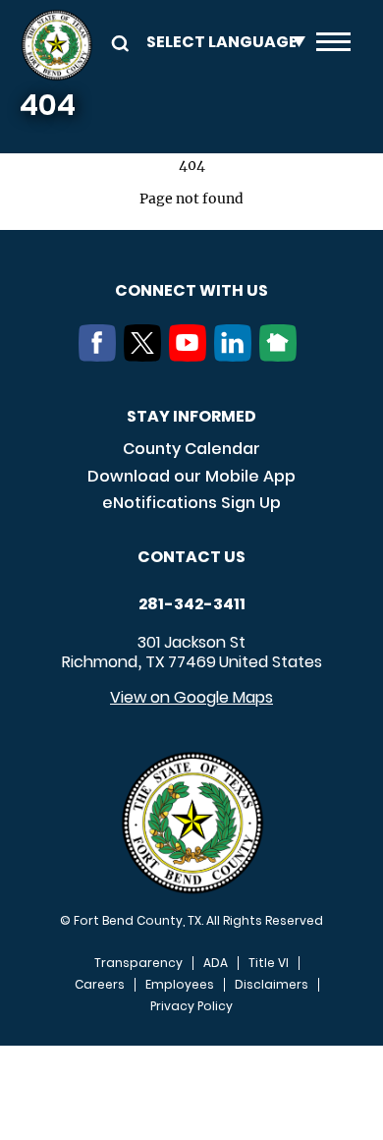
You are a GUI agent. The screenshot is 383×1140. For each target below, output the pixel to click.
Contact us (191, 556)
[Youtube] (191, 356)
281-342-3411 (192, 604)
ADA (215, 963)
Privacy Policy (191, 1006)
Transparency (138, 963)
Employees (179, 985)
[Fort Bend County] (56, 45)
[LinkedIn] (236, 356)
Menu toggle (333, 45)
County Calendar (191, 448)
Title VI (268, 963)
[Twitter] (146, 356)
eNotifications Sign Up (191, 502)
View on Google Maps (191, 697)
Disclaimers (271, 985)
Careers (100, 985)
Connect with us (191, 290)
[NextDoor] (281, 356)
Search (117, 42)
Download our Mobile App (191, 476)
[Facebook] (101, 356)
